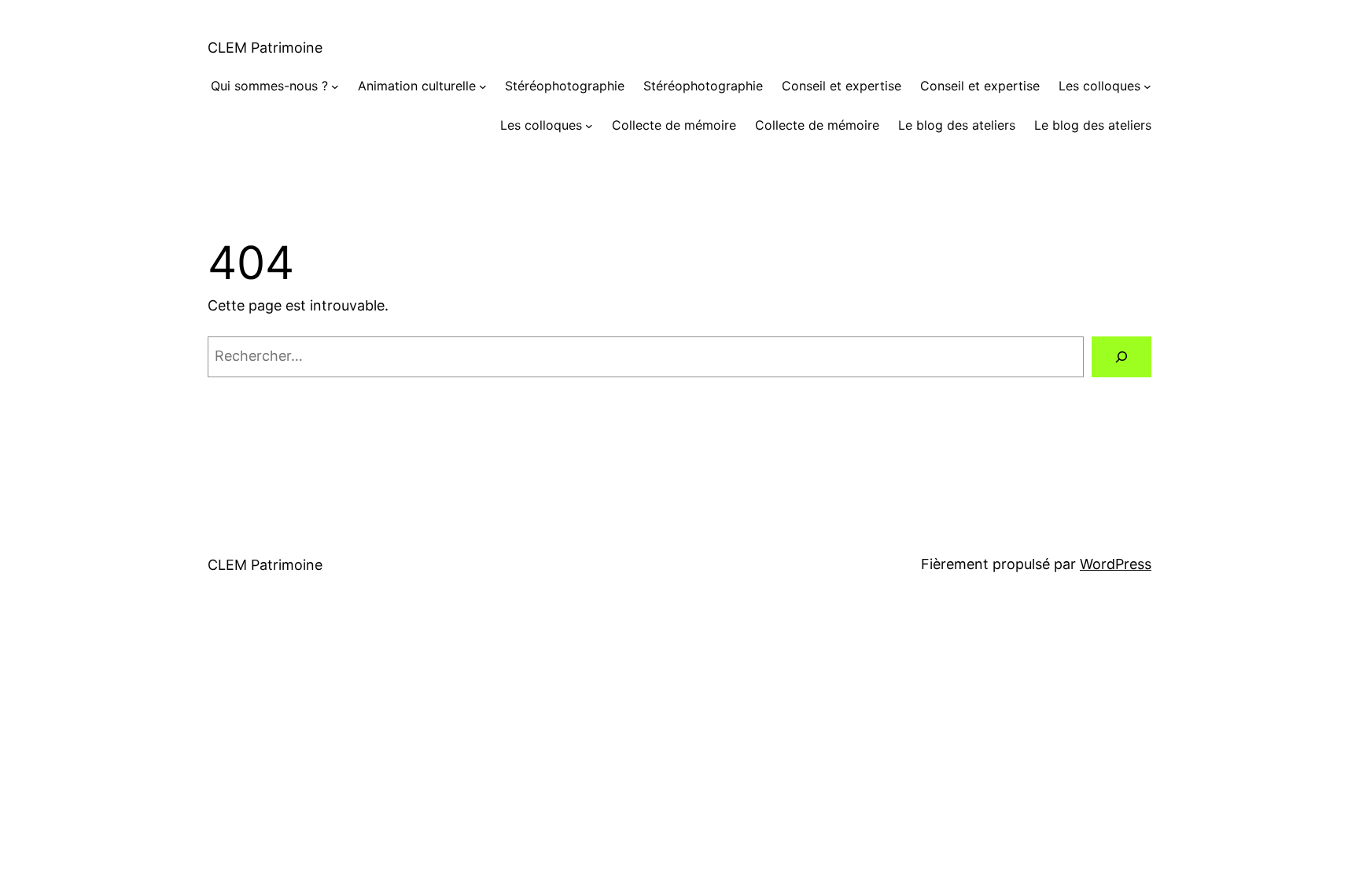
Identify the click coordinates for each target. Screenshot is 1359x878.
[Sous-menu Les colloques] (1147, 86)
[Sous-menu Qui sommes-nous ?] (335, 86)
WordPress (1115, 564)
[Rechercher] (1121, 356)
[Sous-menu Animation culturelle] (483, 86)
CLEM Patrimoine (265, 47)
